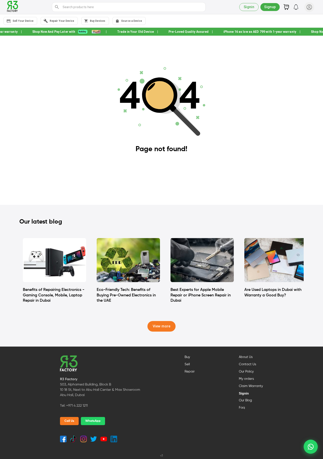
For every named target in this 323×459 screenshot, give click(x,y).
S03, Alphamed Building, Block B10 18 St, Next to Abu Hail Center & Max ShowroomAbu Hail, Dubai (100, 390)
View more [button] (161, 326)
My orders (246, 378)
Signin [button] (249, 7)
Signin (244, 393)
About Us (246, 357)
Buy (187, 357)
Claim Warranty (251, 386)
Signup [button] (270, 7)
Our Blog (245, 400)
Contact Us (247, 364)
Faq (242, 407)
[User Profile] (309, 7)
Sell (187, 364)
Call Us (69, 420)
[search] (57, 7)
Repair (190, 371)
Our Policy (246, 371)
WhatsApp (93, 420)
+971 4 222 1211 (77, 406)
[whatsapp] (311, 447)
